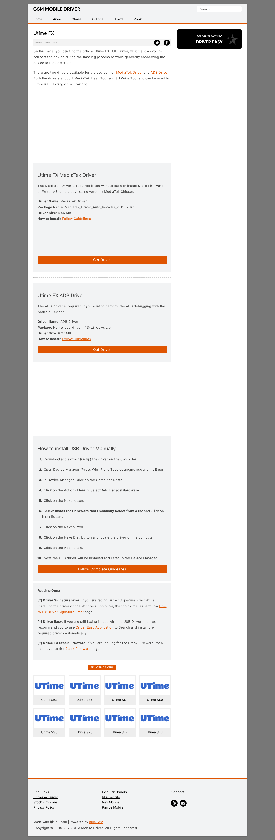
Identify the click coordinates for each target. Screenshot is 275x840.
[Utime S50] (155, 694)
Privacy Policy (44, 807)
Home (38, 42)
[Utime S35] (84, 694)
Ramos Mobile (113, 807)
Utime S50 (155, 700)
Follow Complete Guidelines (102, 569)
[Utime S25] (84, 726)
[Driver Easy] (209, 45)
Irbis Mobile (111, 797)
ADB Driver (159, 72)
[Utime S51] (120, 694)
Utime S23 (155, 732)
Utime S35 (84, 700)
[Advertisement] (102, 124)
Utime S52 (49, 700)
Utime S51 (119, 700)
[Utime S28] (120, 726)
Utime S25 (84, 732)
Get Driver (102, 260)
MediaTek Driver (129, 72)
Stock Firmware (78, 649)
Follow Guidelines (76, 219)
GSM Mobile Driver (56, 9)
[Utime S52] (49, 694)
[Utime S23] (155, 726)
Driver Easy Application (95, 627)
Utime (47, 42)
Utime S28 (120, 732)
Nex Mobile (110, 802)
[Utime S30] (49, 726)
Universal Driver (45, 797)
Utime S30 (49, 732)
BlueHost (96, 822)
